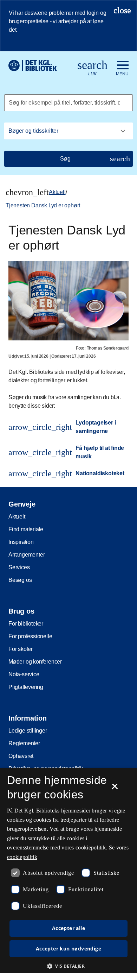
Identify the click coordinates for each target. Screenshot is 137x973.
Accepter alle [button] (68, 928)
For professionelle (30, 636)
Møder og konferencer (35, 662)
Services (19, 567)
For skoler (20, 649)
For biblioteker (25, 624)
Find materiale (25, 529)
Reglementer (24, 743)
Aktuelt (57, 192)
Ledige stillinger (27, 731)
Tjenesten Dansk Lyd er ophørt (43, 205)
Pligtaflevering (25, 687)
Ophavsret (20, 756)
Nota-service (23, 674)
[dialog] (68, 870)
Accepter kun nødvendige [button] (68, 948)
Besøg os (20, 580)
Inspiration (21, 542)
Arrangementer (26, 555)
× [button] (115, 789)
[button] (68, 966)
